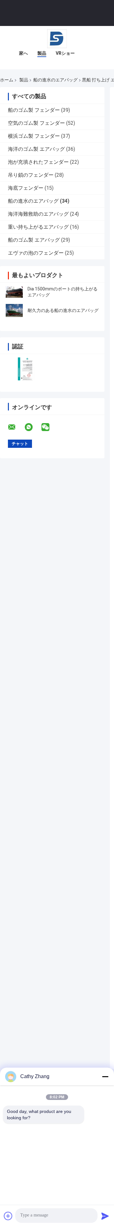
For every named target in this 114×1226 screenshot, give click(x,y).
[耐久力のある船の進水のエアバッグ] (14, 310)
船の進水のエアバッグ (55, 79)
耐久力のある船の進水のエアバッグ (63, 310)
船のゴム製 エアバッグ (34, 240)
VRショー (65, 53)
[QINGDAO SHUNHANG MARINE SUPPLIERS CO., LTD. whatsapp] (33, 427)
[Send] (105, 1216)
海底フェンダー (25, 188)
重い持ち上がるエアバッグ (38, 227)
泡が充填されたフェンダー (38, 162)
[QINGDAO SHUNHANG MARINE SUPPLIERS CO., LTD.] (57, 38)
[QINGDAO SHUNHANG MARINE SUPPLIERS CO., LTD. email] (16, 427)
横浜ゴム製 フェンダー (34, 136)
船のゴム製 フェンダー (34, 110)
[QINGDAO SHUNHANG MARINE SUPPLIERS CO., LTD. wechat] (49, 427)
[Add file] (8, 1216)
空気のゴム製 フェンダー (36, 123)
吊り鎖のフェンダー (31, 175)
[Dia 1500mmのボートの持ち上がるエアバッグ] (14, 292)
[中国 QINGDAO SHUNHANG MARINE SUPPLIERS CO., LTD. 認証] (26, 368)
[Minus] (105, 1076)
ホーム (6, 79)
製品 (41, 53)
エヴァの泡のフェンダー (36, 253)
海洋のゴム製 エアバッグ (36, 149)
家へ (23, 53)
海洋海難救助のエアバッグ (38, 214)
